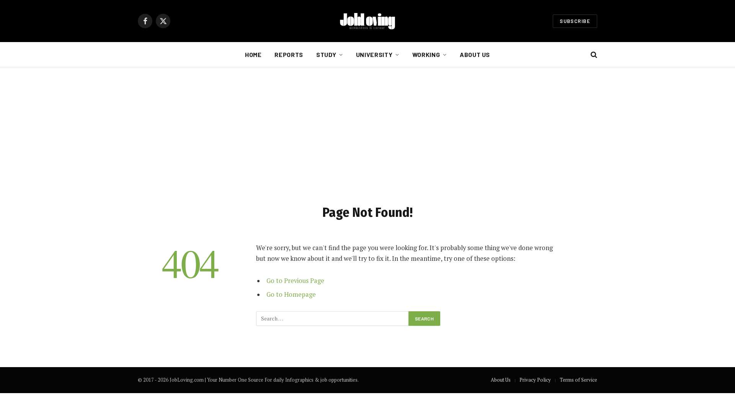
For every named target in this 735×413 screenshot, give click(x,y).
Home (253, 54)
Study (326, 54)
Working (426, 54)
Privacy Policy (535, 379)
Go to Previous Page (295, 280)
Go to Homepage (291, 294)
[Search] (593, 54)
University (374, 54)
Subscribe (575, 21)
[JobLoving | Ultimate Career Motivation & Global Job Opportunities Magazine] (367, 21)
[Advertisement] (367, 134)
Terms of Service (578, 379)
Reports (288, 54)
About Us (475, 54)
